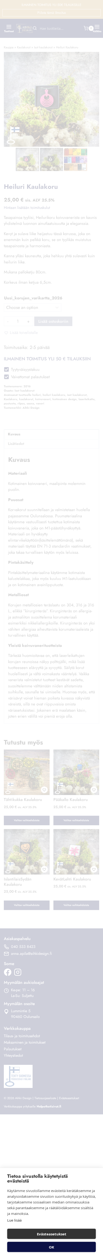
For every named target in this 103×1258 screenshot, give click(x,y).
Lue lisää (14, 1220)
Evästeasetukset (51, 1234)
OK (51, 1247)
